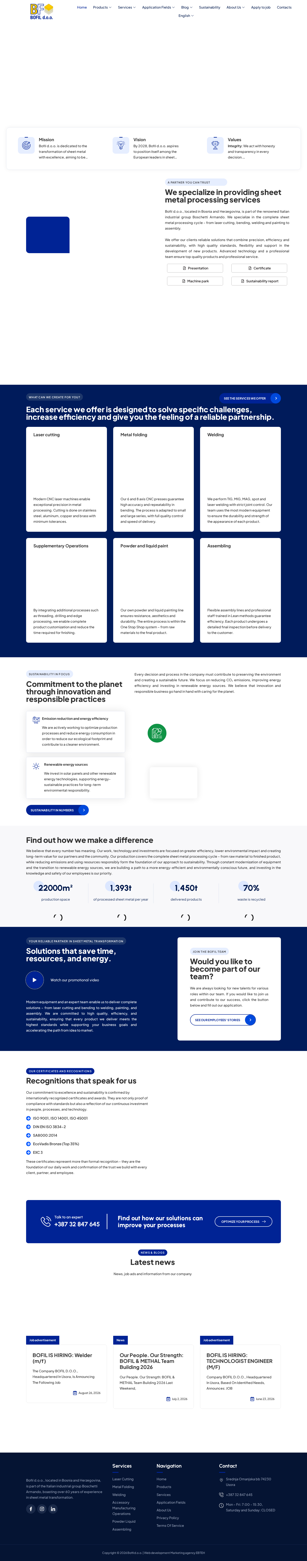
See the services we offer (245, 398)
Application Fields (156, 7)
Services (125, 7)
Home (82, 7)
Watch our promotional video (75, 980)
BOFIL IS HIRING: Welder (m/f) (62, 1358)
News (120, 1340)
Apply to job (261, 7)
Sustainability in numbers (52, 810)
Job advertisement (42, 1340)
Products (100, 7)
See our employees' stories (217, 1020)
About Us (234, 7)
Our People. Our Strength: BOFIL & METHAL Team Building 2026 (152, 1361)
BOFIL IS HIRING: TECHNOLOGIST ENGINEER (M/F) (240, 1361)
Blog (185, 7)
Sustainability (209, 7)
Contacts (284, 7)
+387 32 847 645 (77, 1224)
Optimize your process (240, 1221)
